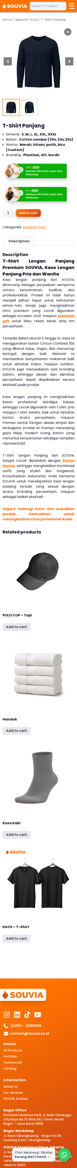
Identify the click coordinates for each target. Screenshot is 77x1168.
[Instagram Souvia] (6, 1014)
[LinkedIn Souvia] (17, 1014)
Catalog (9, 1068)
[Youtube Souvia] (37, 1014)
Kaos (34, 19)
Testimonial (12, 1062)
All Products (12, 1050)
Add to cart (28, 213)
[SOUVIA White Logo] (16, 6)
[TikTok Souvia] (27, 1014)
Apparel (21, 19)
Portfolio (10, 1056)
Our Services (13, 1092)
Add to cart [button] (16, 626)
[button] (69, 61)
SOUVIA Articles (15, 1098)
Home (7, 19)
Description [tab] (19, 241)
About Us (10, 1086)
